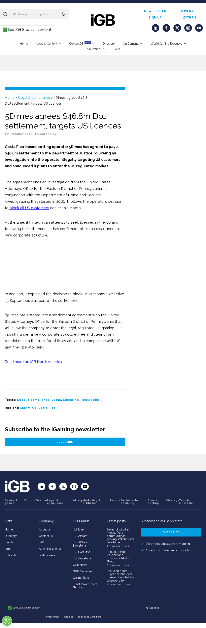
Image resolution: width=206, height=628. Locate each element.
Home (24, 43)
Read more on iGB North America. (34, 362)
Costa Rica (47, 407)
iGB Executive (82, 552)
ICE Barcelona (82, 558)
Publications (94, 49)
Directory (109, 43)
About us (44, 529)
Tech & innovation (187, 502)
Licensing (71, 399)
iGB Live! (78, 529)
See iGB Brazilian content (27, 29)
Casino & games (11, 502)
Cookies (68, 616)
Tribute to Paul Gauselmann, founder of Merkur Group (118, 556)
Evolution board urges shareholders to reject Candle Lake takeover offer (120, 575)
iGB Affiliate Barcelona (80, 544)
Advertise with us (50, 548)
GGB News (80, 564)
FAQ (41, 542)
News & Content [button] (46, 43)
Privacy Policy (52, 616)
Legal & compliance (34, 98)
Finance (41, 500)
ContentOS (79, 43)
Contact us (46, 536)
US (34, 407)
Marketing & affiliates (91, 502)
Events (9, 542)
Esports (30, 500)
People (115, 500)
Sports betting (153, 502)
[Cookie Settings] (7, 621)
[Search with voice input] (63, 14)
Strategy (172, 500)
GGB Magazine (82, 571)
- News (125, 546)
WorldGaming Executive (166, 43)
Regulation (90, 399)
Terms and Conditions (89, 616)
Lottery (77, 500)
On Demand (131, 43)
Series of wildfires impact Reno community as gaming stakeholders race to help (120, 536)
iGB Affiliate (80, 536)
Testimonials (47, 555)
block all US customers (29, 208)
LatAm (25, 407)
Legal (56, 399)
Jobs (117, 49)
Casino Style (81, 577)
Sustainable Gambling (129, 502)
